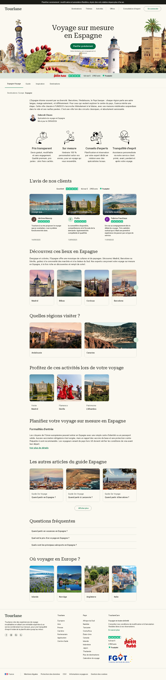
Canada (86, 638)
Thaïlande (87, 651)
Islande (86, 641)
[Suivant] (136, 287)
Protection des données (50, 674)
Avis (59, 624)
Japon (85, 648)
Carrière (60, 631)
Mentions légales (31, 674)
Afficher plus (83, 508)
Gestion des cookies (99, 674)
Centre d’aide (62, 641)
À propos (61, 621)
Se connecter (153, 9)
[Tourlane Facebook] (6, 635)
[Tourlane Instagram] (11, 635)
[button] (13, 8)
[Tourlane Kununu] (20, 635)
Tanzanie (87, 628)
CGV (64, 674)
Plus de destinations (91, 655)
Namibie (86, 624)
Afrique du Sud (89, 621)
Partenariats (62, 634)
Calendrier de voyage (91, 658)
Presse (60, 628)
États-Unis (87, 634)
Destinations (12, 93)
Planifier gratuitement (83, 46)
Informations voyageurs (78, 674)
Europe (21, 93)
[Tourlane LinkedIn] (16, 635)
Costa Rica (87, 631)
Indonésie (87, 645)
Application (61, 638)
